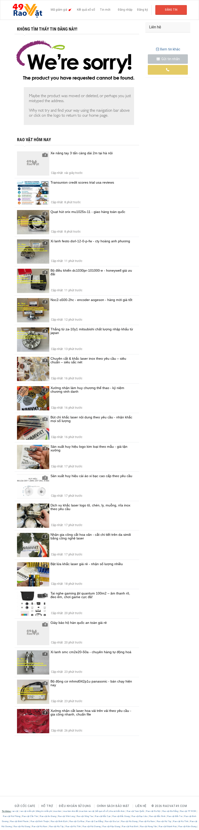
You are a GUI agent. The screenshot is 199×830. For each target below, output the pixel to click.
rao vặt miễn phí (27, 811)
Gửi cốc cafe (25, 806)
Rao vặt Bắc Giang (121, 816)
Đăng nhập (125, 9)
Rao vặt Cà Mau (77, 821)
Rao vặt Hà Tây (164, 821)
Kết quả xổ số (86, 9)
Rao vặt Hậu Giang (111, 826)
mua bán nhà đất (70, 811)
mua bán (57, 811)
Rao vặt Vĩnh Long (66, 816)
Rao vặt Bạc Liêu (139, 816)
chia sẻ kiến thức (117, 811)
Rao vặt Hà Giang (129, 821)
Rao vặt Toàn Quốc (135, 811)
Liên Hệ (141, 806)
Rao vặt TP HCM (188, 811)
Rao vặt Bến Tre (175, 816)
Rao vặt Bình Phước (19, 821)
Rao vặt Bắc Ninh (157, 816)
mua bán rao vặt (86, 811)
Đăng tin (171, 9)
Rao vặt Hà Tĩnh (181, 821)
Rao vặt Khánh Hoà (167, 826)
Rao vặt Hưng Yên (148, 826)
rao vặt (15, 811)
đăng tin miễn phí (44, 811)
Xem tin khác (170, 49)
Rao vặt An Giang (48, 816)
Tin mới (105, 9)
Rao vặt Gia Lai (112, 821)
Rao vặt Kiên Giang (187, 826)
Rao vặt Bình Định (59, 821)
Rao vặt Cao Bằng (95, 821)
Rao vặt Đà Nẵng (170, 811)
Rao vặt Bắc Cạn (102, 816)
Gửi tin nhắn (170, 59)
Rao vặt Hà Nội (153, 811)
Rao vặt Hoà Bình (130, 826)
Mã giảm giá (59, 9)
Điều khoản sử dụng (75, 806)
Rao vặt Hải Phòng (12, 816)
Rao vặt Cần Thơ (30, 816)
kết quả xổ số (102, 811)
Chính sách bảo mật (113, 806)
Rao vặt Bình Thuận (40, 821)
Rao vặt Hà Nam (147, 821)
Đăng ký (142, 9)
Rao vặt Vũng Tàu (85, 816)
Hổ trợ (47, 806)
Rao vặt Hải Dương (91, 826)
